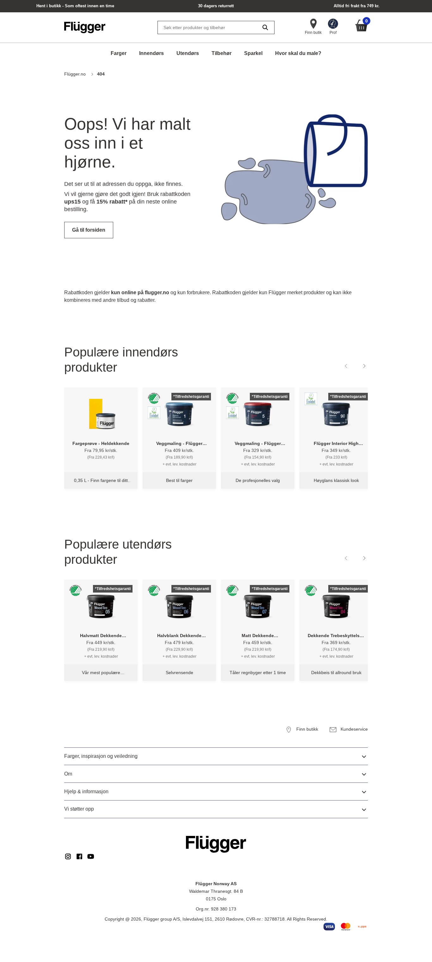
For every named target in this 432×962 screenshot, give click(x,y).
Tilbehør (221, 53)
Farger (119, 53)
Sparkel (253, 53)
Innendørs (151, 53)
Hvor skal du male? (298, 53)
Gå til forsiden (88, 230)
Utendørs (187, 53)
